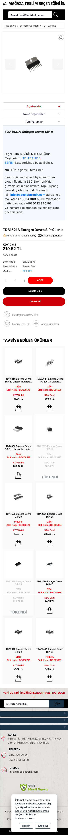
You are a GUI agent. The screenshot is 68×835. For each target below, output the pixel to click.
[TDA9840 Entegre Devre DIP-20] (18, 631)
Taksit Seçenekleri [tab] (34, 113)
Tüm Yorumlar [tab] (34, 121)
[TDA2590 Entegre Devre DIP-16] (50, 564)
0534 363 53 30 (19, 759)
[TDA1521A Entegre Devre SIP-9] (34, 63)
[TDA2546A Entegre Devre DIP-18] (50, 631)
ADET (40, 280)
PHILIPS (27, 271)
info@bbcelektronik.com (24, 771)
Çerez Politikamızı (28, 814)
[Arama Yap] (56, 14)
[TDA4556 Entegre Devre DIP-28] (18, 496)
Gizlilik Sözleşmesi (38, 811)
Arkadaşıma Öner (50, 324)
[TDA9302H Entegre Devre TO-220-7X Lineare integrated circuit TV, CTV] (50, 361)
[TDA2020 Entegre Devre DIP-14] (50, 496)
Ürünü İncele (18, 408)
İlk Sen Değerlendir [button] (52, 235)
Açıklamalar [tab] (34, 106)
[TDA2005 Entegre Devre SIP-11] (50, 429)
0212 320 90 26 (18, 754)
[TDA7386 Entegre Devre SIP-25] (18, 564)
